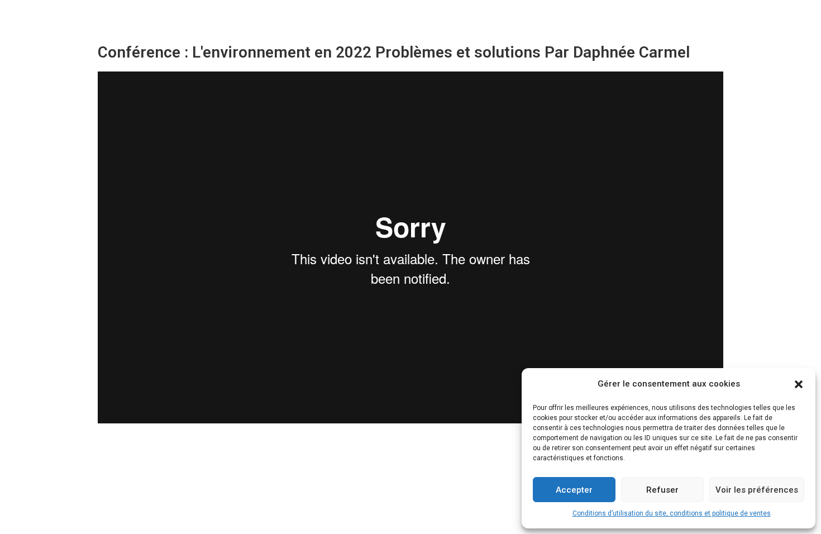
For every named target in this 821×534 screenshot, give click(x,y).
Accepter (574, 490)
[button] (798, 384)
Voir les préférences (756, 490)
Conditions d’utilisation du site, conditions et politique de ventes (671, 513)
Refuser (662, 490)
